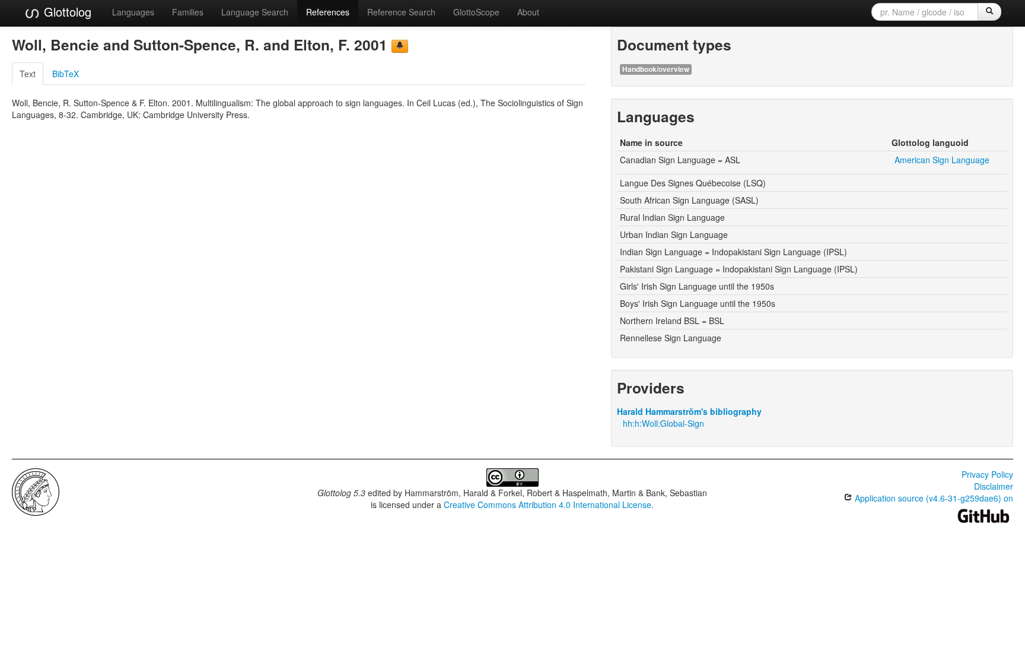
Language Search (254, 12)
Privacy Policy (987, 474)
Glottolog (65, 11)
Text (28, 74)
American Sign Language (942, 160)
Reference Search (401, 12)
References (327, 12)
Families (187, 12)
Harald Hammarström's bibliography (689, 411)
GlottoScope (476, 12)
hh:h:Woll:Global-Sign (663, 423)
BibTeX (65, 74)
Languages (133, 12)
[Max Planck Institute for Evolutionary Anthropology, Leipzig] (35, 491)
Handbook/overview (655, 69)
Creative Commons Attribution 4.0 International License (547, 504)
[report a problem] (399, 46)
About (528, 12)
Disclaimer (993, 486)
